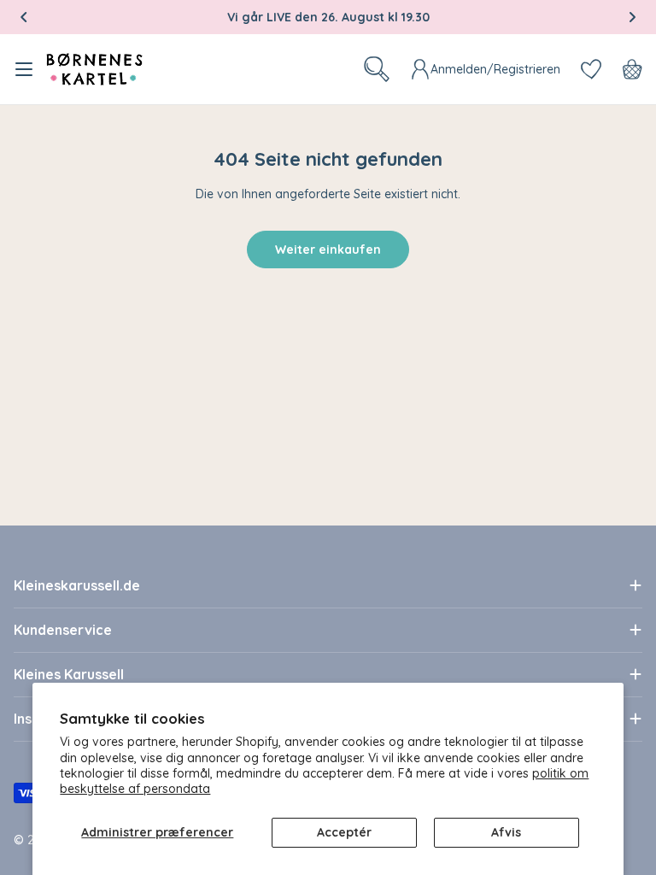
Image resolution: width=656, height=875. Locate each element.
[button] (24, 17)
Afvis (506, 832)
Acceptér (344, 832)
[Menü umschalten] (24, 69)
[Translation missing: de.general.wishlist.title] (591, 69)
